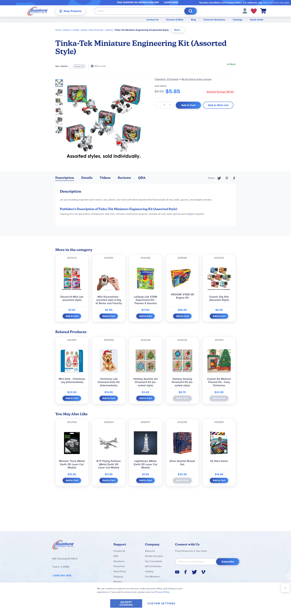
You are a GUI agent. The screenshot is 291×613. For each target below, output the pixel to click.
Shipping (118, 576)
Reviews (124, 177)
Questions (119, 561)
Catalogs (237, 19)
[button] (245, 10)
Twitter (219, 178)
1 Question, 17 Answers (167, 79)
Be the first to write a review (196, 79)
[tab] (178, 30)
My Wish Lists (254, 11)
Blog (193, 19)
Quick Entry (120, 571)
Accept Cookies (126, 603)
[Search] (190, 11)
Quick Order (256, 19)
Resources (119, 566)
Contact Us (153, 19)
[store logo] (37, 11)
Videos (105, 177)
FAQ (116, 556)
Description (64, 177)
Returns (118, 581)
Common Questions (214, 19)
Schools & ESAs (174, 19)
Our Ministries (152, 576)
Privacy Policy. (162, 592)
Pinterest (226, 178)
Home (58, 30)
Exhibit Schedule (154, 556)
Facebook (234, 178)
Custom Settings (161, 603)
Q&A (142, 177)
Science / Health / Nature (75, 30)
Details (86, 177)
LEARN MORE (171, 2)
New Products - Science (101, 30)
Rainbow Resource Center (63, 545)
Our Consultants (153, 561)
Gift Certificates (153, 566)
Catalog (149, 571)
